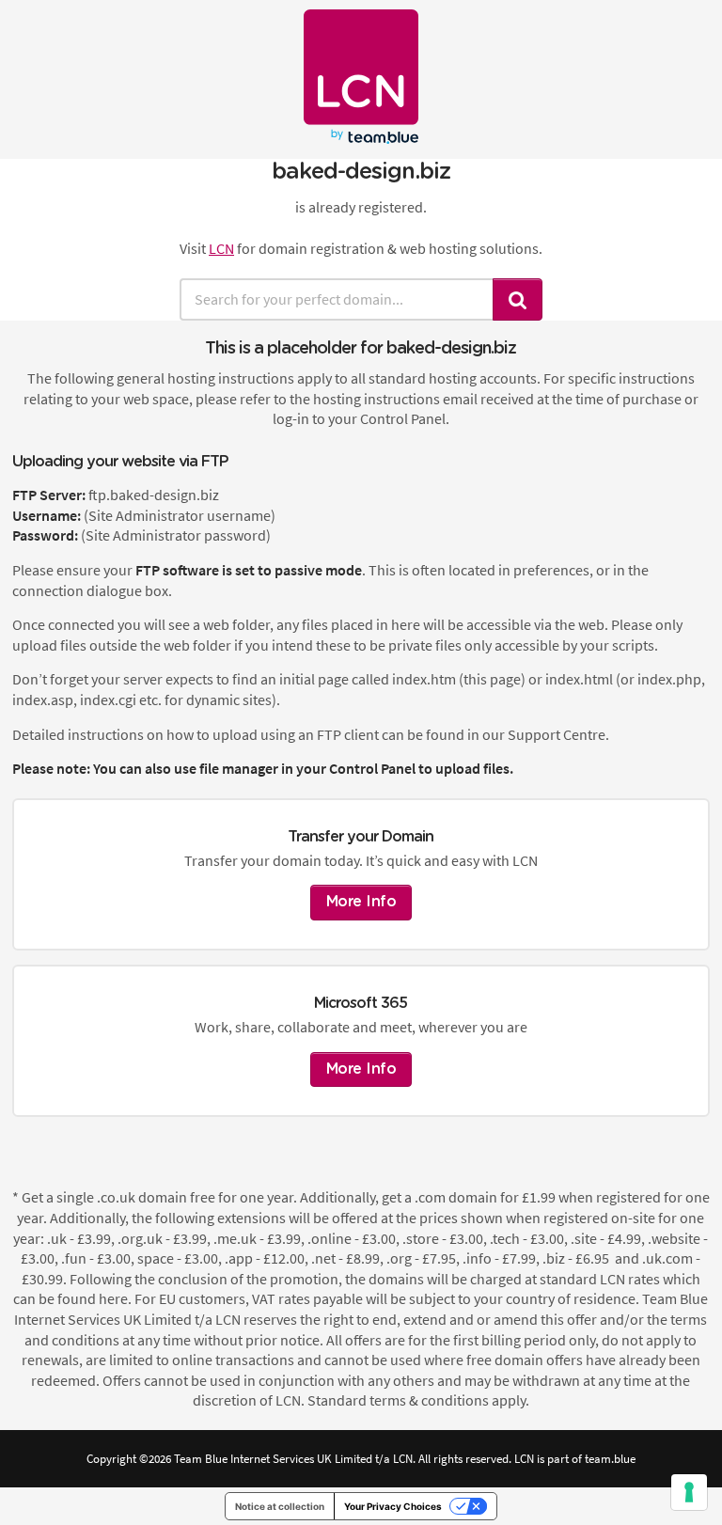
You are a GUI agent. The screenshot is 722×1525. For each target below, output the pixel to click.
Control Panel (372, 768)
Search (518, 299)
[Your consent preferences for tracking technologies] (689, 1492)
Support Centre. (558, 734)
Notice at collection (279, 1506)
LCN (221, 248)
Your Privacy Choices (393, 1506)
